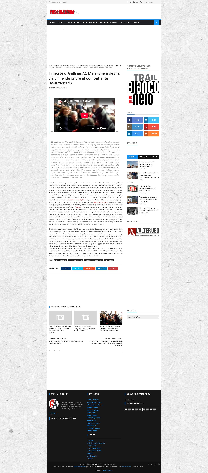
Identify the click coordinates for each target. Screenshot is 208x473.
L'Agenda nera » (56, 27)
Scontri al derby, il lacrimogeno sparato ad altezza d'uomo (147, 188)
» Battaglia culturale (95, 405)
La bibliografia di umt (94, 448)
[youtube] (134, 2)
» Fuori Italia (91, 420)
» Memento (91, 425)
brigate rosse (65, 66)
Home (52, 22)
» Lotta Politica (93, 400)
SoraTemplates (107, 470)
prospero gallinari (96, 66)
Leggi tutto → (53, 413)
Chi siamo (90, 440)
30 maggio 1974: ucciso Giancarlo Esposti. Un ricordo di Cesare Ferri (148, 210)
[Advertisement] (119, 12)
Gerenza (90, 453)
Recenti (132, 157)
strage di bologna (109, 260)
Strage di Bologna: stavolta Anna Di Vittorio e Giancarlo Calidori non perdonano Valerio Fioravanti (60, 330)
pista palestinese (83, 66)
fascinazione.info (126, 467)
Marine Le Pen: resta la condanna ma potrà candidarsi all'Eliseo (147, 164)
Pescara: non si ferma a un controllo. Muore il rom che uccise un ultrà (148, 199)
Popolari (143, 157)
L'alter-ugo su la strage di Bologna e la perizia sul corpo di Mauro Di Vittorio (84, 329)
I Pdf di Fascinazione (94, 451)
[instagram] (141, 2)
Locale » (61, 22)
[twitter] (131, 2)
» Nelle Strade (92, 407)
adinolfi (56, 66)
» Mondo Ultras (93, 410)
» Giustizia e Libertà (94, 402)
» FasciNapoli (92, 415)
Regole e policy (92, 456)
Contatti (89, 458)
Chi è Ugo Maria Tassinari (96, 443)
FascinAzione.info (97, 464)
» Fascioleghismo (93, 418)
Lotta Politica (73, 22)
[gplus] (137, 2)
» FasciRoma (91, 413)
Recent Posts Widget (129, 400)
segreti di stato (108, 66)
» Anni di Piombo (93, 428)
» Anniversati (92, 431)
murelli (74, 66)
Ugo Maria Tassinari (80, 467)
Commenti (153, 157)
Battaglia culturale (108, 22)
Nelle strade (125, 22)
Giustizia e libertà (90, 22)
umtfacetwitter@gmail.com (100, 467)
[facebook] (127, 2)
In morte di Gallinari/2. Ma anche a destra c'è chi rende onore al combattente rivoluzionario (110, 329)
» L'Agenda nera (93, 423)
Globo (136, 22)
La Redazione (91, 446)
